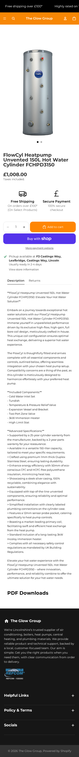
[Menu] (4, 18)
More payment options (39, 248)
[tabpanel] (39, 435)
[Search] (13, 18)
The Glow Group (30, 751)
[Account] (65, 18)
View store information (24, 269)
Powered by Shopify (57, 751)
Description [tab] (16, 280)
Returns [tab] (34, 280)
